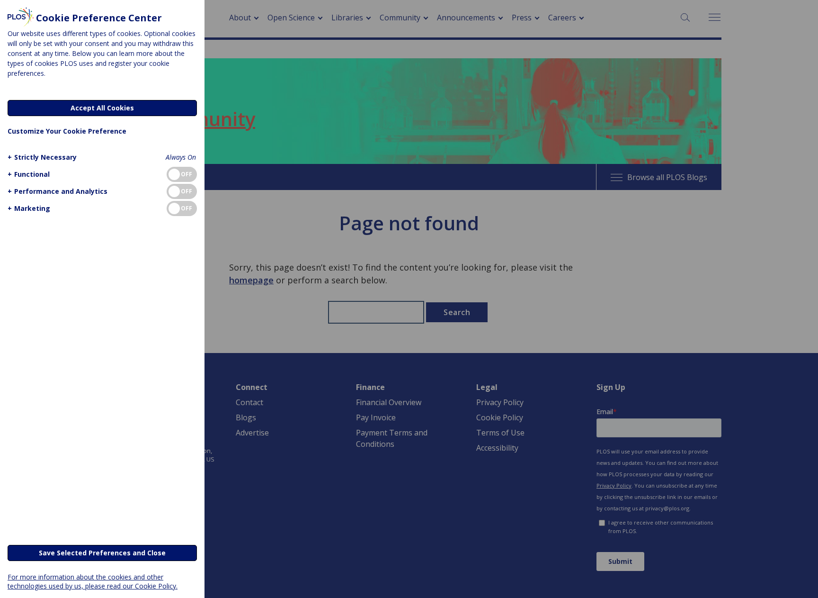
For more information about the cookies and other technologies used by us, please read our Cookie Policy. (93, 581)
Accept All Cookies (102, 107)
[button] (42, 157)
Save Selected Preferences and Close (102, 552)
